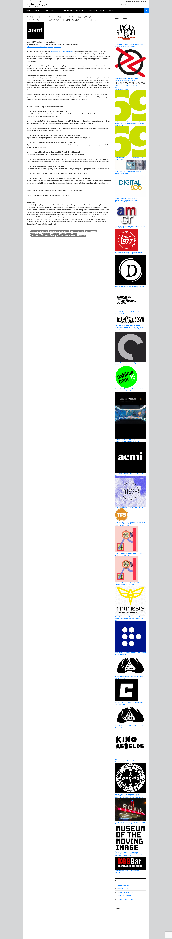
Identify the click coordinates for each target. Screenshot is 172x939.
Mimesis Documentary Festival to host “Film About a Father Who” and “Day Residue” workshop (129, 618)
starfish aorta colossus (69, 233)
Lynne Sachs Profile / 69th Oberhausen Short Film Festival (129, 158)
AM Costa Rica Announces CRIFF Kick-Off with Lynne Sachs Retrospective (130, 227)
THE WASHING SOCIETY (125, 896)
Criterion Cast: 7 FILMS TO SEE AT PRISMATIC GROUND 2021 (130, 703)
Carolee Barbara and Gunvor (59, 231)
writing (79, 10)
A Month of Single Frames (39, 231)
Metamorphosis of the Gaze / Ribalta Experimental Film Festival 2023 (126, 79)
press (101, 10)
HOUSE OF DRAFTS (123, 888)
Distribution (92, 10)
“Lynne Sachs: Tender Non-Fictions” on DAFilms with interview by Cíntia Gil (130, 390)
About (46, 10)
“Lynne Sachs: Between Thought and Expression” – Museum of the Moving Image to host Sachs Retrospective (129, 853)
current (36, 10)
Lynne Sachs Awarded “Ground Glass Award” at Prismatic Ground (130, 727)
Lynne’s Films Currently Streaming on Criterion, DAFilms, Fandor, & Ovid (129, 364)
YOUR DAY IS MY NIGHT (125, 899)
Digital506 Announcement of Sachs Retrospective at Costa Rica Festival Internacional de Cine (126, 200)
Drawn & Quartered (77, 231)
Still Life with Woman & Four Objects (43, 235)
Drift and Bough (91, 231)
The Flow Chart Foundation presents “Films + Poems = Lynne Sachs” (129, 554)
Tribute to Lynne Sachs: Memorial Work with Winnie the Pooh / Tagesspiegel (129, 45)
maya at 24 (55, 233)
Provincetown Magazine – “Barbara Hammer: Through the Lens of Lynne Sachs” (129, 253)
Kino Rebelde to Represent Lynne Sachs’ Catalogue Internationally (128, 761)
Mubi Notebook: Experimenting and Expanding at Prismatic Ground (130, 653)
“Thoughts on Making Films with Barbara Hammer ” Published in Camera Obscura (127, 440)
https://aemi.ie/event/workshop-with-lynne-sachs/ (44, 47)
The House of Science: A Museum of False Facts (71, 235)
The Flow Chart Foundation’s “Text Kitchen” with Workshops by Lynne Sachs (129, 583)
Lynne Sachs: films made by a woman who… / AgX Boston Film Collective (130, 172)
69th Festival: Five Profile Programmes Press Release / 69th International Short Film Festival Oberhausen (129, 123)
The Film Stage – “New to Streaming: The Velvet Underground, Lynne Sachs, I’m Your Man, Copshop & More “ (130, 523)
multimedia (68, 10)
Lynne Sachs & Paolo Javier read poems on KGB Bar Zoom (130, 871)
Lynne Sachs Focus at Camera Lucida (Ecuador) (129, 507)
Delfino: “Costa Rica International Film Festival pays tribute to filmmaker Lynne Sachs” (129, 287)
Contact (111, 10)
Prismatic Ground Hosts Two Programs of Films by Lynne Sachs (130, 677)
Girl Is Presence (36, 233)
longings (46, 233)
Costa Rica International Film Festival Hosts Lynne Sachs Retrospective (128, 313)
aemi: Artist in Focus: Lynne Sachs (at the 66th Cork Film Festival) (129, 474)
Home (28, 10)
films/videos (56, 10)
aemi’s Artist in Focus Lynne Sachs (61, 51)
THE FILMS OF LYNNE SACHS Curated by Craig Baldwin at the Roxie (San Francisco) (130, 823)
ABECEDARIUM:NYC (123, 885)
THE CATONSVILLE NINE (125, 892)
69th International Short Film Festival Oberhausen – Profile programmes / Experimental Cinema (126, 87)
